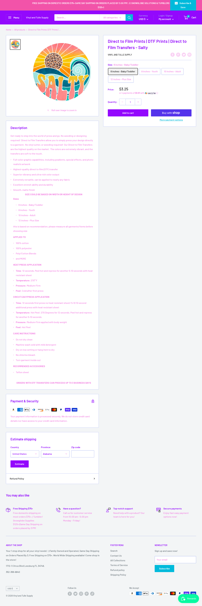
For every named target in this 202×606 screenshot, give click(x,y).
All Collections (117, 560)
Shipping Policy (118, 574)
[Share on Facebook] (173, 54)
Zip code (75, 447)
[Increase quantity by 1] (138, 102)
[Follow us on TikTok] (92, 594)
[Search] (129, 17)
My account (165, 18)
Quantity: (112, 101)
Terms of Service (119, 565)
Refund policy (117, 570)
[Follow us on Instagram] (81, 594)
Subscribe (164, 568)
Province (45, 447)
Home (8, 29)
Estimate (19, 463)
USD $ (10, 588)
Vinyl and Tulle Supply (120, 54)
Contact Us (116, 555)
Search (114, 550)
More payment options (171, 119)
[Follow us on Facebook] (70, 594)
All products (19, 29)
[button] (155, 93)
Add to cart (128, 112)
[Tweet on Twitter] (184, 54)
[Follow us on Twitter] (75, 594)
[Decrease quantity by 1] (122, 102)
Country (14, 447)
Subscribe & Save (185, 5)
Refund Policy (17, 478)
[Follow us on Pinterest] (87, 594)
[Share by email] (189, 54)
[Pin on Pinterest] (178, 54)
